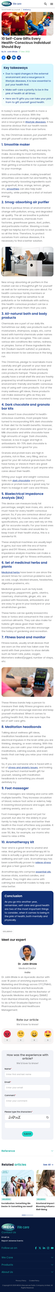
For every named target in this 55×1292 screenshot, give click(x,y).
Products (7, 1265)
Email (8, 1082)
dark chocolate (21, 480)
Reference (8, 1151)
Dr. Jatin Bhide (11, 51)
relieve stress (43, 862)
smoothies (13, 188)
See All (47, 1164)
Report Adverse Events (12, 1240)
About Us (7, 1272)
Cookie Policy (34, 1281)
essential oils (43, 871)
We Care (7, 1257)
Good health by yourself (11, 10)
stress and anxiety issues (23, 767)
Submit (27, 1133)
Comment (10, 1095)
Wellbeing (7, 931)
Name (8, 1069)
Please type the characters (19, 1111)
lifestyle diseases (35, 122)
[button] (51, 4)
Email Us (5, 1237)
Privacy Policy (21, 1281)
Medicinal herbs (11, 572)
